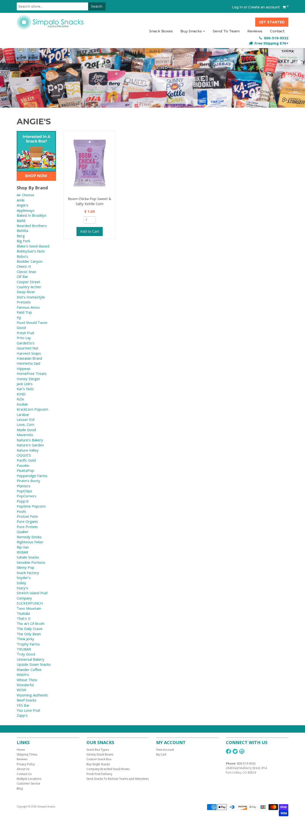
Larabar (23, 414)
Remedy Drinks (29, 536)
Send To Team (226, 31)
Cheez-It (24, 266)
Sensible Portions (31, 562)
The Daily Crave (29, 628)
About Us (23, 769)
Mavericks (25, 434)
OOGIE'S (24, 455)
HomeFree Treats (32, 373)
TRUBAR (24, 649)
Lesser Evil (26, 419)
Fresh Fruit (25, 332)
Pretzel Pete (27, 516)
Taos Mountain (29, 608)
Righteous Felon (30, 541)
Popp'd (22, 501)
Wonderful (25, 684)
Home (21, 750)
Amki (20, 200)
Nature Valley (28, 450)
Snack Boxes (161, 31)
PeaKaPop (25, 470)
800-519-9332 (246, 763)
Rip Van (23, 547)
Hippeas (23, 368)
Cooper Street (28, 281)
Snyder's (24, 577)
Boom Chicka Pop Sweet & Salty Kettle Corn (89, 201)
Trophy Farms (28, 644)
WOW (21, 689)
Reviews (254, 31)
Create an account (264, 7)
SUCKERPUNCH (30, 603)
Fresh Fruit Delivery (99, 774)
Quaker (23, 531)
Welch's (23, 674)
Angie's (22, 205)
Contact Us (24, 774)
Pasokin (23, 465)
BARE (21, 220)
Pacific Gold (26, 460)
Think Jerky (25, 638)
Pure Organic (27, 521)
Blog (20, 788)
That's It (23, 618)
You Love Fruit (28, 710)
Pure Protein (27, 526)
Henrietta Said (28, 363)
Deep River (26, 291)
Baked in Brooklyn (31, 215)
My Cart (161, 754)
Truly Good (26, 654)
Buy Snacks (191, 31)
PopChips (24, 491)
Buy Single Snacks (98, 764)
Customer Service (28, 783)
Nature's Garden (30, 445)
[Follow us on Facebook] (228, 751)
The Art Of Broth (30, 623)
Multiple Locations (29, 779)
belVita (22, 230)
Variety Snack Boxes (99, 754)
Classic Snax (26, 271)
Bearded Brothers (32, 225)
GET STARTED (272, 22)
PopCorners (26, 496)
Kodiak (22, 404)
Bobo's (22, 256)
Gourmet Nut (27, 348)
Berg (21, 235)
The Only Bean (29, 633)
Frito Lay (24, 337)
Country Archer (29, 286)
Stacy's (22, 587)
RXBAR (22, 552)
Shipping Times (27, 754)
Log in (237, 7)
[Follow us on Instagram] (241, 751)
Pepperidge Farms (32, 475)
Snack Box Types (97, 750)
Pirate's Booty (28, 480)
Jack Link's (25, 383)
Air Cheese (25, 194)
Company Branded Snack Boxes (108, 769)
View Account (165, 750)
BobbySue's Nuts (31, 251)
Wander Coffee (29, 669)
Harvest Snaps (29, 353)
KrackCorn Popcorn (32, 409)
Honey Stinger (28, 378)
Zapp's (22, 715)
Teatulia (23, 613)
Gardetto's (26, 343)
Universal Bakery (30, 659)
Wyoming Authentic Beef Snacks (32, 697)
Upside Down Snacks (34, 664)
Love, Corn (25, 424)
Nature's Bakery (30, 440)
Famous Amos (28, 307)
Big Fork (23, 240)
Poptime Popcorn (31, 506)
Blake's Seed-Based (33, 246)
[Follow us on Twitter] (235, 751)
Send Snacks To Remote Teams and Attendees (117, 779)
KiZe (20, 399)
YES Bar (23, 705)
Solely (21, 582)
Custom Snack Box (98, 759)
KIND (21, 394)
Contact (277, 31)
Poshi (21, 511)
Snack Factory (28, 572)
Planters (23, 486)
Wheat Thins (27, 679)
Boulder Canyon (29, 261)
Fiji (19, 317)
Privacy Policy (26, 764)
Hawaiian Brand (29, 358)
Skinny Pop (25, 567)
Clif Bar (22, 276)
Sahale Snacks (28, 557)
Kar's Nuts (25, 388)
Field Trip (24, 312)
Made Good (26, 429)
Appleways (26, 210)
